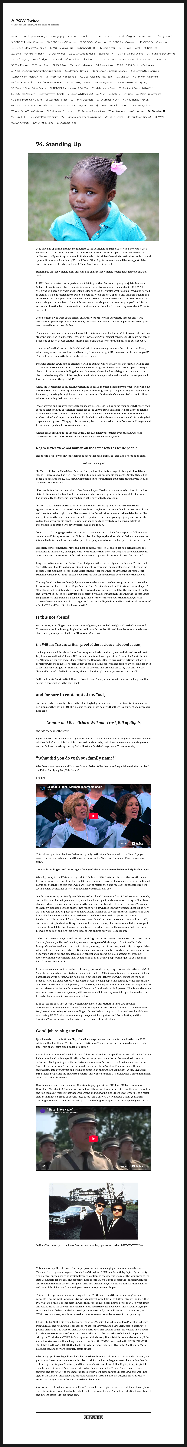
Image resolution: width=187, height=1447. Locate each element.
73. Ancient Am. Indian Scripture (126, 111)
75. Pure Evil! (18, 117)
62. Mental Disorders (82, 99)
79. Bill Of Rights (114, 117)
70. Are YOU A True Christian (27, 111)
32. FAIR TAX (59, 65)
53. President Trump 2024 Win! (136, 88)
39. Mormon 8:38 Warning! (145, 71)
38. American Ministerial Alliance (109, 71)
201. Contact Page (66, 122)
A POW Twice (25, 20)
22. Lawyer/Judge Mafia (82, 53)
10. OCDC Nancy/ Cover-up (62, 42)
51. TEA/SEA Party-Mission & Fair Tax (69, 88)
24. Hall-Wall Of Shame (130, 53)
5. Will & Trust (87, 36)
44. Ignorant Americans (145, 76)
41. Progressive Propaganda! (61, 76)
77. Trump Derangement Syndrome (81, 117)
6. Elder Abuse (107, 36)
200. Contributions (42, 122)
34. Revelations (104, 65)
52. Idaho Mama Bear (103, 88)
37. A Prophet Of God (76, 71)
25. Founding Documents (161, 53)
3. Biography (57, 36)
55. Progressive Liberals (51, 94)
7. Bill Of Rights (127, 36)
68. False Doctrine (119, 105)
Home (14, 36)
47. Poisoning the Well (79, 82)
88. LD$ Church (20, 122)
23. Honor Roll (106, 53)
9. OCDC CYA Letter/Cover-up (27, 42)
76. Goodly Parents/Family (43, 117)
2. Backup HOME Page (34, 36)
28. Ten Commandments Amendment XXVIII (126, 59)
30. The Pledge (19, 65)
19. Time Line (150, 48)
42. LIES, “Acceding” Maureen (96, 76)
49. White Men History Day (132, 82)
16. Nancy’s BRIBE (86, 48)
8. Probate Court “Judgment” (155, 36)
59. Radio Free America (148, 94)
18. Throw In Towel (129, 48)
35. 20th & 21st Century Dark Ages (135, 65)
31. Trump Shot (40, 65)
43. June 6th (122, 76)
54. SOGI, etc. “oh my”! (23, 94)
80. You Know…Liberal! (139, 117)
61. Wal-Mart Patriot (56, 99)
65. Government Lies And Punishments (32, 105)
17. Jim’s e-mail (107, 48)
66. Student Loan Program (72, 105)
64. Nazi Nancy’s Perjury (136, 99)
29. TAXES (160, 59)
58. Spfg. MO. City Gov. (121, 94)
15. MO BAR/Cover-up (61, 48)
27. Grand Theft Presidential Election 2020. (74, 59)
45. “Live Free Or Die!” (22, 82)
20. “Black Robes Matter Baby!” (28, 53)
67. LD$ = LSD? (98, 105)
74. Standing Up (156, 111)
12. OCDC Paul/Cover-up (123, 42)
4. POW (72, 36)
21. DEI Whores (57, 53)
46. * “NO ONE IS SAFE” (50, 82)
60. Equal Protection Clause (26, 99)
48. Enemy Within (104, 82)
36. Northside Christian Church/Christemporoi (36, 71)
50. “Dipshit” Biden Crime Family (28, 88)
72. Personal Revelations (91, 111)
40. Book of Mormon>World (26, 76)
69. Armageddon (142, 105)
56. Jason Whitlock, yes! (80, 94)
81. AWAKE (160, 117)
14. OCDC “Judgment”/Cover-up (28, 48)
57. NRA (101, 94)
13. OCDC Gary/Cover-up (153, 42)
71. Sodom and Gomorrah (60, 111)
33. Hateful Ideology (81, 65)
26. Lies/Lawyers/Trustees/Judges (29, 59)
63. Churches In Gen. (108, 99)
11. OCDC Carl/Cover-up (93, 42)
